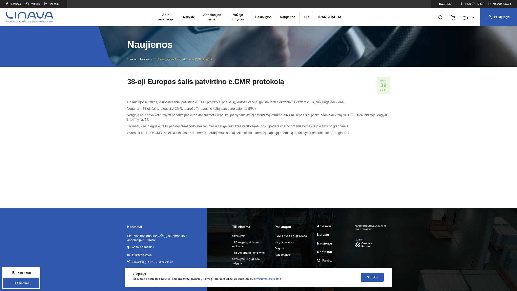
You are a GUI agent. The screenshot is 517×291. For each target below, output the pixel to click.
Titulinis (131, 59)
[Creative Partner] (372, 244)
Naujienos (287, 17)
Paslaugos (263, 17)
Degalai (279, 248)
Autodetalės (282, 254)
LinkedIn (54, 3)
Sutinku (372, 277)
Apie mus (324, 226)
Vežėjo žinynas (238, 17)
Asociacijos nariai (212, 17)
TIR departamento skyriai (248, 252)
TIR (306, 17)
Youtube (35, 3)
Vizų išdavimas (284, 242)
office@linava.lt (502, 3)
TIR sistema (21, 283)
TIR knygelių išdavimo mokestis (246, 244)
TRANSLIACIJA (326, 17)
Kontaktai (445, 4)
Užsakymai (239, 235)
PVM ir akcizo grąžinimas (291, 235)
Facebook (15, 3)
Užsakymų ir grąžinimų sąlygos (246, 261)
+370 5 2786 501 (474, 3)
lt (469, 18)
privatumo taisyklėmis (268, 278)
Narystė (189, 17)
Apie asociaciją (165, 17)
